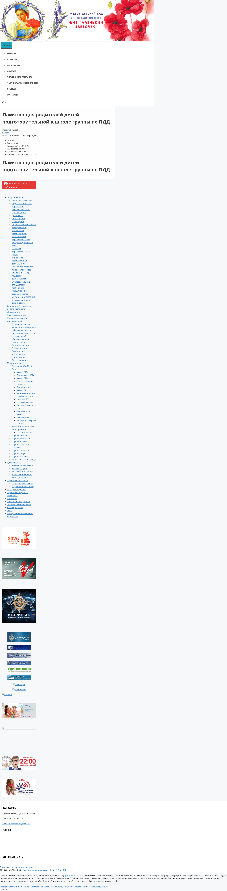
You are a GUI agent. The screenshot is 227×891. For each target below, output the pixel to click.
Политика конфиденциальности (16, 867)
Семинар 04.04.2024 (22, 366)
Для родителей (14, 321)
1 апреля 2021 (24, 399)
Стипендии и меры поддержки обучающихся (21, 275)
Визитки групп (19, 468)
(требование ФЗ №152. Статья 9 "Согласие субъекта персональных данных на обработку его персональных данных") (54, 886)
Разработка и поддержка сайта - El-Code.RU (44, 870)
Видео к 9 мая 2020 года (24, 459)
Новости (12, 59)
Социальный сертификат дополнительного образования (19, 309)
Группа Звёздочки (21, 438)
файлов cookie (71, 875)
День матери (23, 387)
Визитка (11, 53)
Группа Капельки (20, 450)
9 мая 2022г (22, 378)
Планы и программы (22, 483)
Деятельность (14, 462)
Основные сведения (22, 200)
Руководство (18, 221)
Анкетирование (20, 360)
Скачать (6, 132)
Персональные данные (18, 501)
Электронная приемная (19, 77)
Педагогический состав (24, 224)
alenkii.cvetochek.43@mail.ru (16, 823)
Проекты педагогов (17, 318)
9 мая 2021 (22, 390)
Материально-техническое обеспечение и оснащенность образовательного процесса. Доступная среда (22, 236)
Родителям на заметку (23, 486)
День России (23, 417)
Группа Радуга (19, 453)
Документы (17, 215)
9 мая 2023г (22, 372)
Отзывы (11, 89)
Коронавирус (18, 357)
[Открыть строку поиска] (4, 102)
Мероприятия (14, 363)
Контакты (12, 95)
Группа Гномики (20, 435)
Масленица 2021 (25, 402)
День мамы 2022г (25, 375)
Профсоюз (12, 498)
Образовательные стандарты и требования (21, 284)
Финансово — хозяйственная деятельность (19, 260)
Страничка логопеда (17, 480)
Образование (18, 218)
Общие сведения (20, 345)
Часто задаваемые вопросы (22, 83)
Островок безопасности (19, 504)
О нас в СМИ (13, 65)
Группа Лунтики (20, 456)
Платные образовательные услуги (21, 251)
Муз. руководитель (16, 489)
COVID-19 (11, 71)
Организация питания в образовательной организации (23, 299)
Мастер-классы (24, 432)
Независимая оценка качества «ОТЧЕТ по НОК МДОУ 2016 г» (22, 474)
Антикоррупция (15, 507)
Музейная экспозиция (23, 465)
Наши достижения (16, 314)
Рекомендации (19, 348)
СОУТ (9, 510)
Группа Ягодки (19, 441)
